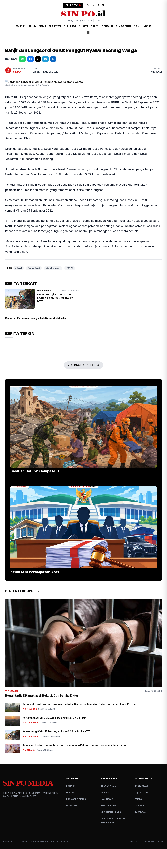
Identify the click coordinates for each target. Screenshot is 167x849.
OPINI (137, 26)
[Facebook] (103, 5)
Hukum (70, 788)
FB (30, 59)
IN (53, 59)
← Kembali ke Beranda (83, 361)
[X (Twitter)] (88, 5)
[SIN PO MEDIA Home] (83, 13)
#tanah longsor (53, 264)
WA (22, 59)
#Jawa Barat (34, 264)
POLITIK (20, 26)
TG (45, 59)
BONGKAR (108, 26)
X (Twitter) (141, 788)
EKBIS (42, 26)
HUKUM (32, 26)
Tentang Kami (109, 782)
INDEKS (147, 26)
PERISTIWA (54, 26)
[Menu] (88, 32)
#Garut (18, 264)
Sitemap (160, 837)
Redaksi (105, 788)
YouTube (140, 802)
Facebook (140, 808)
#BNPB (69, 264)
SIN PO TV (72, 5)
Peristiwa (71, 802)
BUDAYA (83, 26)
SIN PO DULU (123, 26)
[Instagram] (93, 5)
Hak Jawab (107, 795)
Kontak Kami (108, 802)
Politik (70, 782)
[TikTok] (98, 5)
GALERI (95, 26)
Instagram (141, 782)
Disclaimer (149, 837)
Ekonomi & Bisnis (76, 795)
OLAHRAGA (70, 26)
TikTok (139, 795)
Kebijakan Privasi (111, 808)
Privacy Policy (134, 837)
